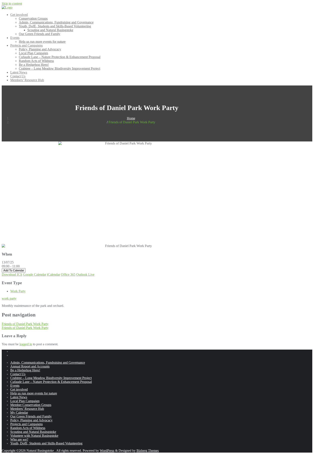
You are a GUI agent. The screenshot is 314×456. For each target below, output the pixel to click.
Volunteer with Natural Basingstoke (34, 435)
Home (131, 118)
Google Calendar (34, 274)
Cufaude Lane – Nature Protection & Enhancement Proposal (51, 382)
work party (9, 298)
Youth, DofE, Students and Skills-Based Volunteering (46, 443)
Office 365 (68, 274)
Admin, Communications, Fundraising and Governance (47, 362)
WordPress (107, 450)
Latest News (18, 397)
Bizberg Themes (147, 450)
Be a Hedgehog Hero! (25, 370)
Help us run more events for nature (33, 393)
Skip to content (12, 3)
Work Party (18, 291)
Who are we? (19, 439)
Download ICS (12, 274)
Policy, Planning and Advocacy (31, 420)
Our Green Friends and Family (31, 416)
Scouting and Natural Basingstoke (33, 432)
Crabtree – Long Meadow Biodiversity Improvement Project (51, 378)
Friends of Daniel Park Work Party (25, 324)
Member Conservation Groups (30, 405)
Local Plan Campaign (25, 401)
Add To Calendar (13, 270)
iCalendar (53, 274)
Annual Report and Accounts (30, 366)
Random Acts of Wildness (27, 428)
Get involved (19, 389)
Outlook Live (85, 274)
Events (14, 385)
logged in (25, 344)
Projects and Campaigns (26, 424)
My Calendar (19, 412)
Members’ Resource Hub (27, 408)
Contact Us (17, 374)
